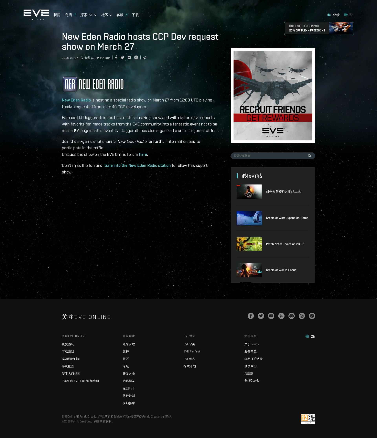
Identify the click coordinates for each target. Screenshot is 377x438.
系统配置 (68, 366)
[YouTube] (271, 316)
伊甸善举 (129, 403)
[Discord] (291, 316)
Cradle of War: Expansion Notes (287, 218)
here (143, 154)
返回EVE (128, 388)
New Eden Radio (76, 99)
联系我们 (250, 366)
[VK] (312, 316)
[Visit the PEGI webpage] (308, 419)
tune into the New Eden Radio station (137, 165)
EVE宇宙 (189, 344)
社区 (126, 359)
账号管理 (129, 344)
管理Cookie (251, 380)
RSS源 (248, 373)
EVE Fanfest (192, 351)
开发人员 (129, 373)
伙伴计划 (129, 395)
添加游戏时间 (71, 359)
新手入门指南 (71, 373)
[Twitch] (281, 316)
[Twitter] (261, 316)
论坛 (126, 366)
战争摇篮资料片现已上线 (283, 191)
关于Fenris (251, 344)
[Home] (36, 19)
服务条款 (250, 351)
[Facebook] (251, 316)
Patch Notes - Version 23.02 (285, 244)
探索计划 (190, 366)
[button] (333, 14)
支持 (126, 351)
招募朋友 (129, 381)
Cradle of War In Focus (281, 270)
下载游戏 (68, 351)
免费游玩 (68, 344)
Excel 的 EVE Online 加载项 (80, 381)
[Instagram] (302, 316)
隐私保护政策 (253, 359)
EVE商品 (189, 359)
